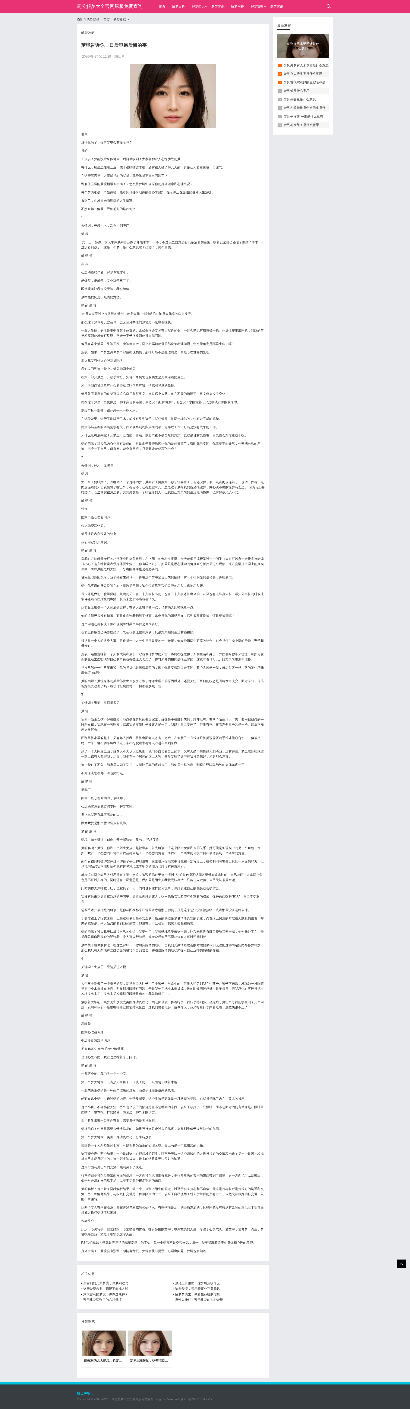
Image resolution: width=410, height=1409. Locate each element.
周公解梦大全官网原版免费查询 (110, 6)
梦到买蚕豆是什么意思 (300, 99)
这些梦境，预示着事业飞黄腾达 (197, 1288)
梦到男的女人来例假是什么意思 (306, 65)
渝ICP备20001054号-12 (196, 1399)
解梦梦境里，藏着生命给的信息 (197, 1294)
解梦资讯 (276, 6)
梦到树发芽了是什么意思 (301, 125)
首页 (162, 6)
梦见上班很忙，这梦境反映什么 (197, 1283)
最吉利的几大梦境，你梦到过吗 (105, 1283)
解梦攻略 (257, 6)
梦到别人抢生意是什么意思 (303, 73)
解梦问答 (237, 6)
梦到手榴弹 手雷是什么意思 (303, 116)
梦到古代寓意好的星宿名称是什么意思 (311, 82)
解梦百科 (178, 6)
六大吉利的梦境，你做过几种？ (105, 1294)
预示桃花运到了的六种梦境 (102, 1300)
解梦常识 (217, 6)
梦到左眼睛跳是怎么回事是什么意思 (309, 108)
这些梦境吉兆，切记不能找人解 (105, 1288)
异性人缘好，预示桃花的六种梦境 (199, 1300)
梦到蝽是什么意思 (296, 91)
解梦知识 (198, 6)
